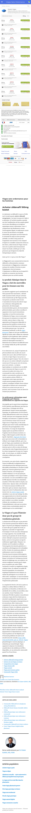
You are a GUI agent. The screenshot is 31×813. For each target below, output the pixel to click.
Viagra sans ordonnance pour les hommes (12, 808)
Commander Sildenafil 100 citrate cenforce (16, 724)
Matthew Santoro (9, 676)
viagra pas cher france (20, 437)
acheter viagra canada (18, 492)
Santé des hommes (13, 679)
